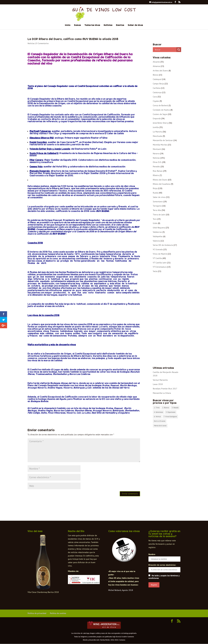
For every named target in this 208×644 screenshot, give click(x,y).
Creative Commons (127, 637)
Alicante (156, 62)
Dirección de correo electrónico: (162, 565)
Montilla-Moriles (160, 144)
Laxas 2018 (158, 384)
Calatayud (157, 79)
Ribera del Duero (160, 179)
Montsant (157, 149)
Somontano (158, 201)
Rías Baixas (157, 171)
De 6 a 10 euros (159, 421)
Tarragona (157, 206)
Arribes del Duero (160, 70)
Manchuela (157, 136)
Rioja (155, 188)
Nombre (151, 554)
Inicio (67, 25)
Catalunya (157, 92)
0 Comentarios (42, 43)
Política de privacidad (37, 613)
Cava (155, 96)
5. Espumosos (170, 412)
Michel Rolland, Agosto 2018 (120, 590)
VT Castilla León (160, 262)
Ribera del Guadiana (161, 184)
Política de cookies (58, 613)
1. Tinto (156, 407)
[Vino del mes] (43, 562)
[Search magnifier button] (178, 49)
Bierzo (155, 75)
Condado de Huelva (161, 110)
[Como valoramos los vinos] (124, 559)
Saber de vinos (135, 25)
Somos (77, 25)
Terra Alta (157, 210)
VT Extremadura (160, 267)
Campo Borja (158, 83)
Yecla (155, 271)
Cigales (156, 101)
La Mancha (157, 131)
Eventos (120, 25)
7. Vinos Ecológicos (170, 416)
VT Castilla (157, 258)
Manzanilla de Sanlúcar (163, 140)
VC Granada (158, 249)
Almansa (156, 66)
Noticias (108, 25)
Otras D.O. (157, 162)
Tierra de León (159, 214)
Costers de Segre (160, 114)
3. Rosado (175, 407)
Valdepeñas (158, 236)
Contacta (122, 640)
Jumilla (156, 127)
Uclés (155, 223)
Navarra (156, 153)
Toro (155, 219)
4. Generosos (158, 412)
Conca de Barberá (160, 105)
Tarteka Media (104, 640)
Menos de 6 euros (160, 425)
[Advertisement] (166, 319)
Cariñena (156, 88)
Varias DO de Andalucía (163, 245)
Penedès (156, 166)
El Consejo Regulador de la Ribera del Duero (51, 98)
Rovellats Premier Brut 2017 (165, 388)
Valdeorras (157, 232)
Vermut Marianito (160, 380)
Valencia (156, 241)
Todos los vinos (92, 25)
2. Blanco (165, 407)
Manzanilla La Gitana (162, 393)
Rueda (155, 192)
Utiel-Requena (159, 227)
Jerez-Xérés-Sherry (160, 123)
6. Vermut (157, 416)
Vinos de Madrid (160, 254)
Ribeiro (156, 175)
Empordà (157, 118)
